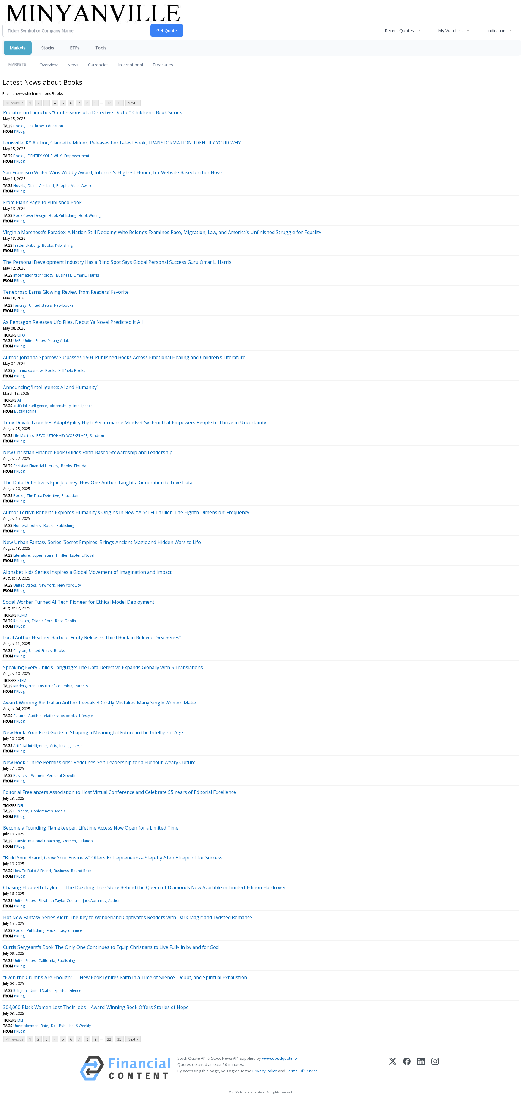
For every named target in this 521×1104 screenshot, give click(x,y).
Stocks (47, 48)
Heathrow (35, 125)
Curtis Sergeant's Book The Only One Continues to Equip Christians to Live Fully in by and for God (111, 947)
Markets (18, 48)
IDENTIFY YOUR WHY (44, 155)
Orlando (85, 840)
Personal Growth (61, 775)
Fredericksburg (26, 245)
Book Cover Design (29, 215)
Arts (53, 745)
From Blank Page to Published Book (42, 202)
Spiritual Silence (68, 990)
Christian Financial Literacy (35, 465)
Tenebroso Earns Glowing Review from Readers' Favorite (66, 292)
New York (47, 585)
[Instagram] (435, 1068)
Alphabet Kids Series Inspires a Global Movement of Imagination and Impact (87, 572)
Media (60, 811)
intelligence (83, 405)
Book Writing (90, 215)
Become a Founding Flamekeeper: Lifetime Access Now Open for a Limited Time (90, 827)
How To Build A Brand (32, 870)
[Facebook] (407, 1068)
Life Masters (23, 435)
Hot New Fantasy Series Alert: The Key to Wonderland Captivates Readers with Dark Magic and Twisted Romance (127, 917)
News (72, 65)
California (47, 960)
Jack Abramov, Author (101, 900)
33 (119, 103)
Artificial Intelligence (30, 745)
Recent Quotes (399, 30)
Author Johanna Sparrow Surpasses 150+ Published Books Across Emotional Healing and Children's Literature (124, 357)
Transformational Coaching (36, 840)
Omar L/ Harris (86, 275)
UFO (21, 335)
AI (19, 400)
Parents (81, 685)
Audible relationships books (52, 715)
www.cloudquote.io (279, 1058)
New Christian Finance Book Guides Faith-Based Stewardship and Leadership (87, 452)
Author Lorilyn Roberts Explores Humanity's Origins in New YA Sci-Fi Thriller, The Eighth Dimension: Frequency (126, 512)
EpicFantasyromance (64, 930)
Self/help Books (71, 370)
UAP (17, 340)
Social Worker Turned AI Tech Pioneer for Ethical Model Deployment (78, 602)
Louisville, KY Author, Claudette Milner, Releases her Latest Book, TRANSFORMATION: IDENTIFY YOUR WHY (122, 142)
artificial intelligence (30, 405)
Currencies (98, 65)
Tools (100, 48)
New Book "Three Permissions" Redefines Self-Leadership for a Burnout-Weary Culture (99, 762)
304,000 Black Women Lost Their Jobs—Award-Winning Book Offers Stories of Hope (96, 1007)
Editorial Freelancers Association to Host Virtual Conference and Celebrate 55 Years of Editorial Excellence (119, 792)
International (130, 65)
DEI (20, 805)
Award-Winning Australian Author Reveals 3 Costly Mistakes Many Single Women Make (99, 702)
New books (63, 305)
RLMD (22, 615)
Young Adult (58, 340)
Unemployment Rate (30, 1025)
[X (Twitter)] (393, 1068)
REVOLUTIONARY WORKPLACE (61, 435)
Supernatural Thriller (50, 555)
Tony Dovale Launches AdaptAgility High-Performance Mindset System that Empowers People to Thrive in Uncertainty (134, 422)
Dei (54, 1025)
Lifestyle (86, 715)
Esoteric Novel (82, 555)
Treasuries (163, 65)
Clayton (19, 650)
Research (21, 620)
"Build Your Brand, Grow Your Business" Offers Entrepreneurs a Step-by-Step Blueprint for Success (113, 857)
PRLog (19, 131)
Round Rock (81, 870)
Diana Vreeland (41, 185)
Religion (20, 990)
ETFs (75, 48)
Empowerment (76, 155)
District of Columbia (55, 685)
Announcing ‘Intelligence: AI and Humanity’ (50, 387)
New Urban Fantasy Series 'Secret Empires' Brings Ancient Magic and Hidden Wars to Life (102, 542)
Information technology (33, 275)
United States (40, 305)
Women (37, 775)
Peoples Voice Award (74, 185)
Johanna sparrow (28, 370)
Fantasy (19, 305)
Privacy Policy (264, 1071)
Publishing (64, 245)
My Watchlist (450, 30)
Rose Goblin (65, 620)
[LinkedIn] (421, 1068)
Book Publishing (62, 215)
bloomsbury (60, 405)
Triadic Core (42, 620)
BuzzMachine (25, 411)
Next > (133, 103)
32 (109, 103)
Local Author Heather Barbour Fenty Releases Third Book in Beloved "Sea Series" (92, 637)
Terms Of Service (302, 1071)
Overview (48, 65)
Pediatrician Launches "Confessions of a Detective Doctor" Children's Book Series (92, 112)
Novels (19, 185)
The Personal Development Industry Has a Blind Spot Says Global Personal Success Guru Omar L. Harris (117, 262)
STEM (21, 680)
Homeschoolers (27, 525)
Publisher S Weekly (75, 1025)
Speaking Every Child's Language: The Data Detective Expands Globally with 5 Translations (103, 667)
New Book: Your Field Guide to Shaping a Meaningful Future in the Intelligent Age (93, 732)
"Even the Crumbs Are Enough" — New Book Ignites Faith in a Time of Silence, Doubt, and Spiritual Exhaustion (125, 977)
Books (18, 125)
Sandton (97, 435)
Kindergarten (24, 685)
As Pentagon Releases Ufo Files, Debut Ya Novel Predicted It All (73, 322)
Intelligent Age (71, 745)
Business (63, 275)
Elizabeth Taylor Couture (60, 900)
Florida (80, 465)
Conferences (42, 811)
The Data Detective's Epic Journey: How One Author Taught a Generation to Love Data (97, 482)
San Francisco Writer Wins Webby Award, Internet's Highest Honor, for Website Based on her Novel (113, 172)
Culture (19, 715)
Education (54, 125)
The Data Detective (43, 495)
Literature (21, 555)
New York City (69, 585)
